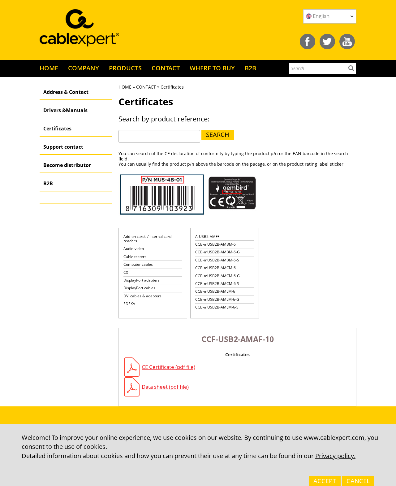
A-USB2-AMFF (207, 236)
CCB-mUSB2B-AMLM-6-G (217, 299)
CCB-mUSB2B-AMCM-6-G (217, 275)
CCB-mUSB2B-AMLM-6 (215, 291)
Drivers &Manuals (65, 110)
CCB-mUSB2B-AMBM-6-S (217, 260)
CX (125, 272)
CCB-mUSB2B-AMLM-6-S (217, 307)
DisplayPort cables (139, 288)
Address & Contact (65, 92)
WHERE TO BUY (212, 68)
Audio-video (133, 248)
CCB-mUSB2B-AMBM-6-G (217, 252)
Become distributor (67, 165)
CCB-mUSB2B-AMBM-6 (215, 244)
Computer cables (138, 264)
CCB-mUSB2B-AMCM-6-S (217, 283)
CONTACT (166, 68)
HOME (49, 68)
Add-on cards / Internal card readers (147, 238)
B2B (250, 68)
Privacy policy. (335, 456)
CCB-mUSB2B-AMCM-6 (215, 267)
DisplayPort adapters (141, 280)
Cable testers (134, 256)
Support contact (63, 146)
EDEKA (129, 303)
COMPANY (83, 68)
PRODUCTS (125, 68)
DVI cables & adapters (142, 296)
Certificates (57, 128)
